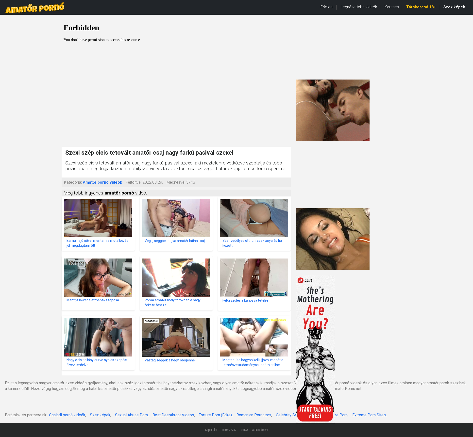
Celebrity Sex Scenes (294, 415)
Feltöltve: (133, 182)
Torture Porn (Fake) (215, 415)
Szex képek (454, 7)
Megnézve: (176, 182)
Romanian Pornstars (253, 415)
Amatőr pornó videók (102, 182)
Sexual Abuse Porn (131, 415)
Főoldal (327, 7)
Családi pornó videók (67, 415)
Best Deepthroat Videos (173, 415)
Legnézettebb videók (359, 7)
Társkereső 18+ (421, 7)
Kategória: (73, 182)
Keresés (392, 7)
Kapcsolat (211, 430)
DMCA (244, 430)
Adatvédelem (260, 430)
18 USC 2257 (228, 430)
